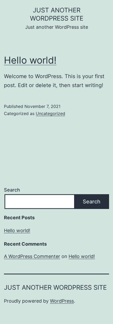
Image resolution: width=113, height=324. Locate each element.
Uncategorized (50, 113)
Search (12, 190)
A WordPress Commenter (32, 256)
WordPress (62, 301)
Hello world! (30, 60)
